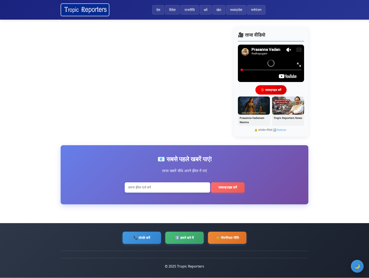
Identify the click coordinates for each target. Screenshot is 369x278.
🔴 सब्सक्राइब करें (271, 90)
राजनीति (189, 9)
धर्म (205, 9)
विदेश (172, 9)
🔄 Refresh (279, 130)
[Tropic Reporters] (85, 9)
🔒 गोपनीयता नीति (227, 237)
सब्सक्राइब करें (227, 187)
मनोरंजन (256, 9)
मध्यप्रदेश (236, 9)
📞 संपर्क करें (141, 237)
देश (158, 9)
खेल (218, 9)
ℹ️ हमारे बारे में (184, 237)
